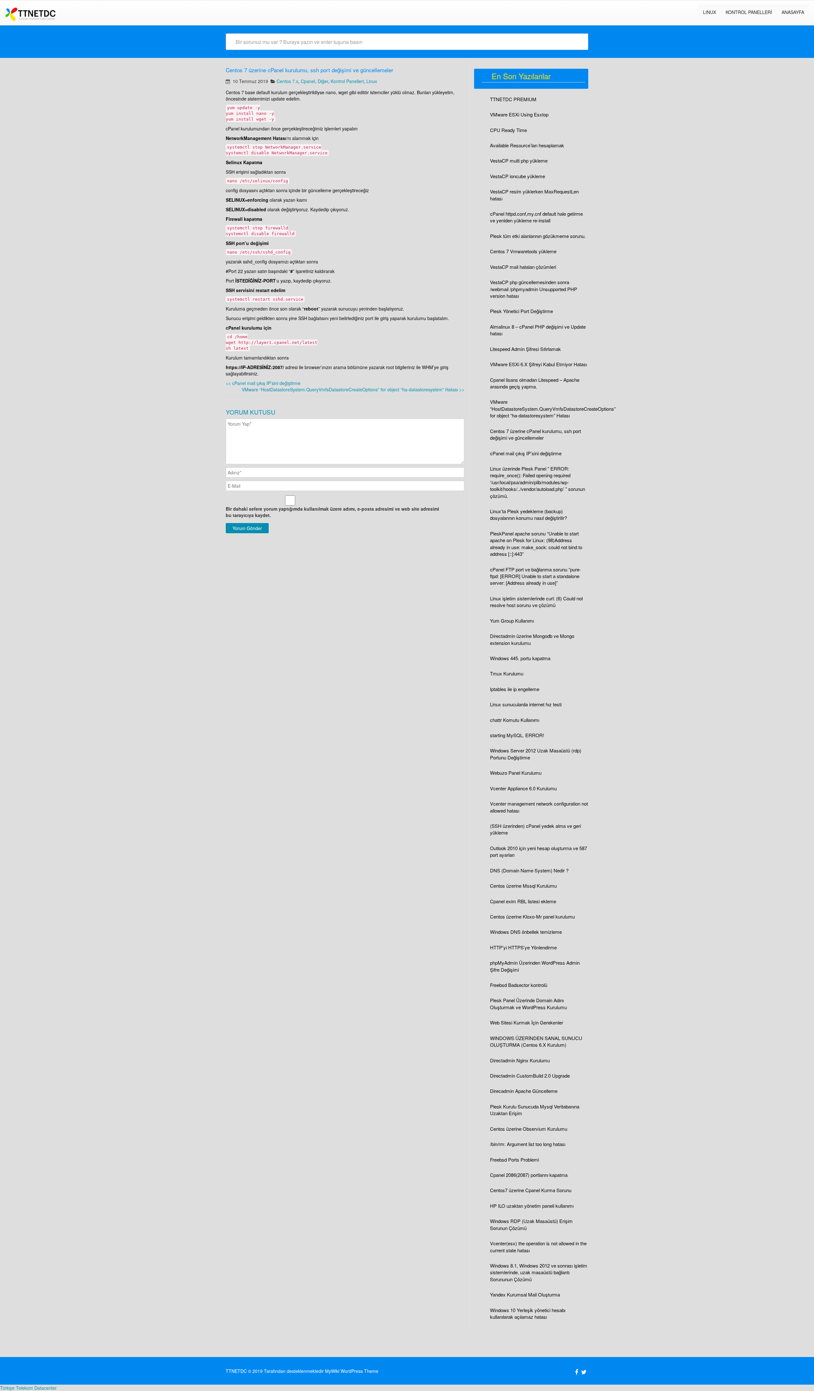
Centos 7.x (287, 81)
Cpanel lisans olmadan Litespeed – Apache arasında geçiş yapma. (534, 383)
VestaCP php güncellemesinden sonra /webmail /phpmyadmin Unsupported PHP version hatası (533, 289)
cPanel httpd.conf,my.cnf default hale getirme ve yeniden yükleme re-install (536, 217)
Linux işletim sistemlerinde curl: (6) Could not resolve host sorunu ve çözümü (536, 601)
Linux (371, 81)
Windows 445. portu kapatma (520, 658)
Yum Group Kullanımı (512, 620)
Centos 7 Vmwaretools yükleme (523, 251)
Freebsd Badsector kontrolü (518, 985)
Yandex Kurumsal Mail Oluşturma (525, 1294)
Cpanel (308, 81)
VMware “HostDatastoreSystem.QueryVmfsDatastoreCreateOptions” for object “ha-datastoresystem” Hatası (353, 389)
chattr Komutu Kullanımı (514, 719)
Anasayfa (793, 12)
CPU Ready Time (508, 130)
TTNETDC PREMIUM (513, 99)
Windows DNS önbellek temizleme (526, 931)
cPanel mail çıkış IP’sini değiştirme (263, 383)
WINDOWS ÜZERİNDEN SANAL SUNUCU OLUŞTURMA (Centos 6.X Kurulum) (536, 1041)
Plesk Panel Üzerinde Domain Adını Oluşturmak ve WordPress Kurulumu (528, 1003)
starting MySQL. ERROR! (517, 735)
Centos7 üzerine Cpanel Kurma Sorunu (530, 1190)
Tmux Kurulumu (506, 673)
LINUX (709, 12)
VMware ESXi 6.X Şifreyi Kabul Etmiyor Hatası (538, 364)
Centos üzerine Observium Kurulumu (528, 1128)
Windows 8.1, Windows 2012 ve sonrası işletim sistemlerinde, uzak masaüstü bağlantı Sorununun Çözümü (538, 1272)
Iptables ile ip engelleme (514, 689)
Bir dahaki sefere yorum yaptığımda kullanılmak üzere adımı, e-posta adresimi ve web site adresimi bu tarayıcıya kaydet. (332, 512)
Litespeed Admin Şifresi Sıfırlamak (525, 349)
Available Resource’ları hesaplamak (527, 145)
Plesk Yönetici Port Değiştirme (521, 311)
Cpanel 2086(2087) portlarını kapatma (529, 1174)
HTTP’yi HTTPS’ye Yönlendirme (523, 947)
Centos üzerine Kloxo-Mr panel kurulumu (532, 916)
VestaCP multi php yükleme (519, 160)
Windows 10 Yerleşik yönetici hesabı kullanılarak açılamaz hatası (527, 1313)
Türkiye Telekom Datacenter (28, 1388)
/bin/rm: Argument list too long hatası (527, 1144)
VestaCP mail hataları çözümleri (523, 266)
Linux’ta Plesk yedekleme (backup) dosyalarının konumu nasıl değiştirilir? (528, 514)
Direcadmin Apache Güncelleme (523, 1090)
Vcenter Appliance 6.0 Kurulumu (523, 788)
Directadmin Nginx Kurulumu (520, 1060)
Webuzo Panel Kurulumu (516, 772)
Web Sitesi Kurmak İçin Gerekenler (526, 1022)
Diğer (323, 81)
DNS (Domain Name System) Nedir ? (529, 870)
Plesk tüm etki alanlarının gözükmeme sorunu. (538, 236)
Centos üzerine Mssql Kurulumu (523, 885)
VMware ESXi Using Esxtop (519, 114)
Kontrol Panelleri (749, 12)
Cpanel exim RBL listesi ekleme (523, 901)
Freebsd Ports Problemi (514, 1159)
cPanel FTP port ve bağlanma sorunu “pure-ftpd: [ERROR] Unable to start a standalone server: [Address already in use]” (535, 576)
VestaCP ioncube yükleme (517, 176)
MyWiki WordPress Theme (351, 1371)
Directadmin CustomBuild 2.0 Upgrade (530, 1075)
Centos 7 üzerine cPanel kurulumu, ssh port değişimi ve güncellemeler (535, 434)
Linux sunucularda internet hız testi (526, 704)
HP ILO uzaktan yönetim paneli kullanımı (532, 1205)
